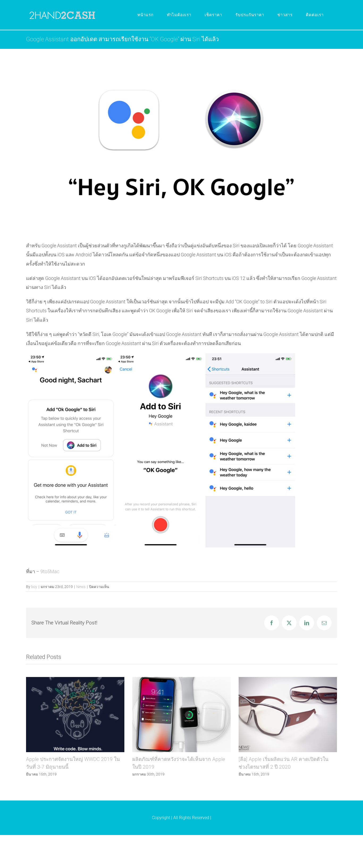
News (81, 587)
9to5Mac (49, 571)
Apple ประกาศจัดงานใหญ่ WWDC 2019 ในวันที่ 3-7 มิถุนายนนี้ (75, 715)
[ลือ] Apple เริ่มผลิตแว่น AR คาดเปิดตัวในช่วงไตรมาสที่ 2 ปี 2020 (288, 715)
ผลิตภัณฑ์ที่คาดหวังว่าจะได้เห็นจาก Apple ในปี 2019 (181, 715)
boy (34, 587)
